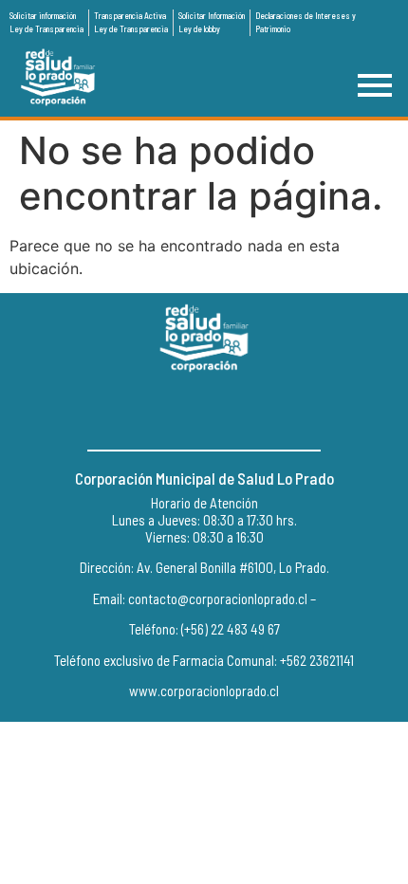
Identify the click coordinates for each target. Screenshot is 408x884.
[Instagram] (204, 411)
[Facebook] (161, 411)
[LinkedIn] (246, 411)
